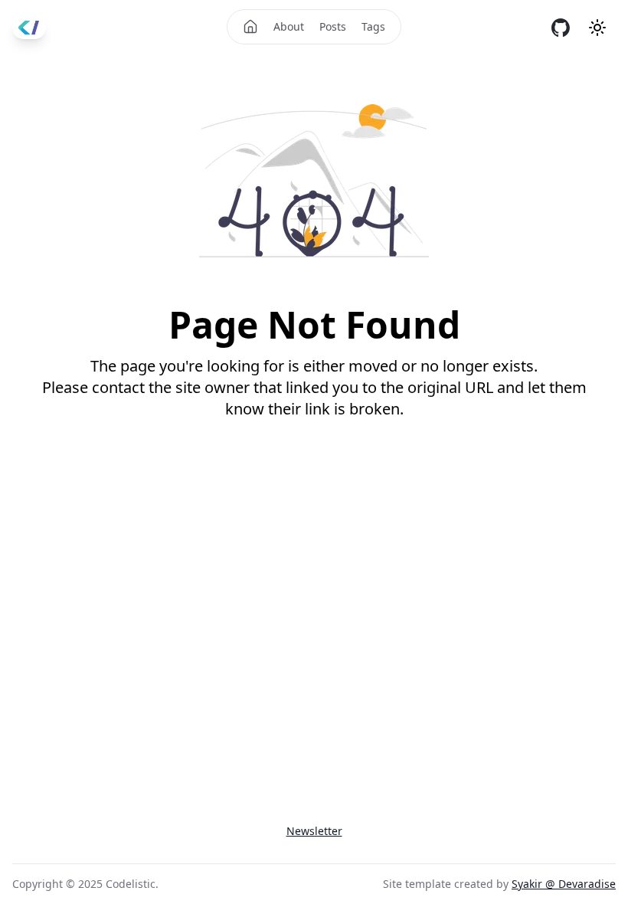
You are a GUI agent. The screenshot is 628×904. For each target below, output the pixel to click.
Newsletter (314, 831)
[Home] (250, 27)
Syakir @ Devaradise (564, 883)
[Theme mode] (597, 27)
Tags (373, 26)
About (288, 26)
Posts (332, 26)
